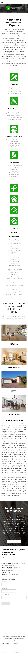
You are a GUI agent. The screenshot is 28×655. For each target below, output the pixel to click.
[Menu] (2, 1)
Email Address (5, 594)
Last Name (4, 588)
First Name (4, 581)
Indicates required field (8, 579)
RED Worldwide (15, 643)
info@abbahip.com (12, 574)
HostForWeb (23, 652)
